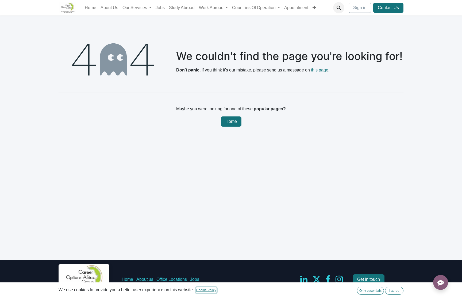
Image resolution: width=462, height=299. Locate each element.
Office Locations (171, 279)
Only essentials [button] (370, 291)
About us (144, 279)
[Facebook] (328, 279)
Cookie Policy (206, 290)
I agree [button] (394, 291)
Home (231, 121)
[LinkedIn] (304, 279)
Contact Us (388, 7)
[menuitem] (90, 7)
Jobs (194, 279)
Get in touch (368, 279)
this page (319, 70)
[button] (338, 7)
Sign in (360, 7)
